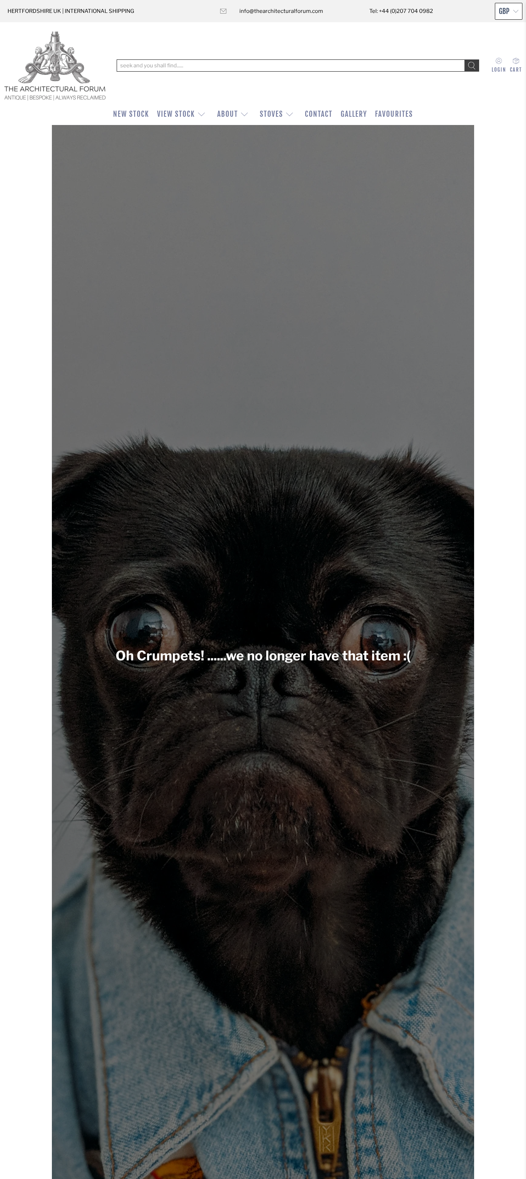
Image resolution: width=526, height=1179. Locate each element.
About (227, 114)
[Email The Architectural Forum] (223, 11)
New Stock (131, 114)
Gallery (354, 114)
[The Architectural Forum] (55, 65)
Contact (318, 114)
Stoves (271, 114)
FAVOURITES (394, 114)
